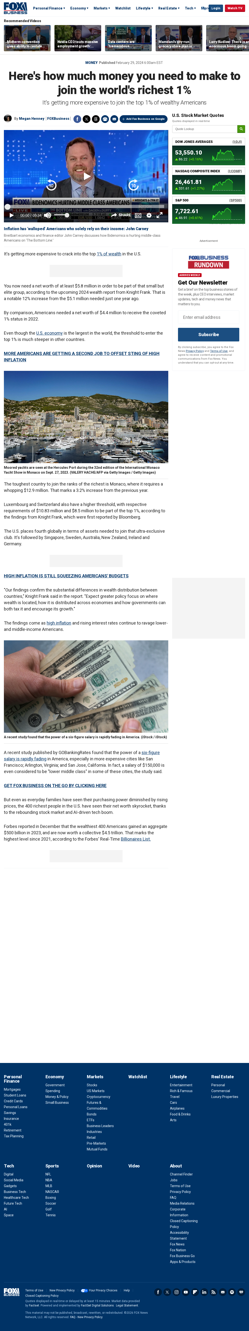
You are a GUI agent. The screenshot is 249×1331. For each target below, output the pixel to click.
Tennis (50, 1215)
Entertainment (181, 1085)
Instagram (176, 1292)
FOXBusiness (58, 119)
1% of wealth (109, 253)
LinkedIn (204, 1292)
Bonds (92, 1114)
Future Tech (13, 1203)
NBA (48, 1180)
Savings (10, 1113)
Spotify (232, 1292)
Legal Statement (127, 1305)
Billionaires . (136, 839)
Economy (78, 8)
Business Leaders (100, 1126)
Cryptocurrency (98, 1097)
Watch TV (235, 8)
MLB (48, 1186)
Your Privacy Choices (103, 1290)
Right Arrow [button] (240, 38)
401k (7, 1124)
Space (9, 1215)
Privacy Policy (195, 351)
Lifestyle (143, 8)
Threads (96, 119)
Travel (174, 1097)
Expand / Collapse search (204, 8)
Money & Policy (57, 1097)
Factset (34, 1305)
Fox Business (15, 8)
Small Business (57, 1103)
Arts (173, 1120)
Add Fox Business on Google (145, 119)
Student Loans (15, 1095)
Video (134, 1165)
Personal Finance (47, 8)
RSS (213, 1292)
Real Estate (167, 8)
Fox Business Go (182, 1256)
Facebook (77, 119)
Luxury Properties (224, 1097)
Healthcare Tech (16, 1198)
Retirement (12, 1130)
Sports (52, 1165)
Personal (218, 1085)
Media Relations (182, 1203)
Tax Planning (14, 1136)
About (176, 1165)
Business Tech (15, 1192)
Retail (91, 1138)
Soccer (50, 1203)
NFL (48, 1174)
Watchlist (123, 8)
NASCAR (52, 1192)
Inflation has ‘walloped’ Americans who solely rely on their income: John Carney (76, 228)
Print (105, 119)
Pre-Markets (96, 1143)
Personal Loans (15, 1107)
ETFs (90, 1120)
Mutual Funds (97, 1149)
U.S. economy (49, 333)
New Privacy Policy (62, 1290)
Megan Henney (31, 119)
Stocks (92, 1085)
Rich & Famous (181, 1091)
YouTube (186, 1292)
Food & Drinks (180, 1114)
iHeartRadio (241, 1292)
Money (91, 63)
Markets (100, 8)
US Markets (96, 1091)
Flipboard (195, 1292)
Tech (189, 8)
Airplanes (177, 1108)
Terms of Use (219, 351)
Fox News (177, 1244)
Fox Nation (178, 1250)
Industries (94, 1132)
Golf (48, 1209)
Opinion (94, 1165)
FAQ (173, 1198)
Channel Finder (181, 1174)
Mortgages (12, 1089)
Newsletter (223, 1292)
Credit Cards (13, 1101)
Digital (8, 1174)
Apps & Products (183, 1262)
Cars (173, 1103)
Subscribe (208, 334)
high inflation (59, 623)
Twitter (86, 119)
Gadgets (10, 1186)
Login (215, 8)
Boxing (50, 1198)
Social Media (13, 1180)
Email (114, 119)
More (205, 8)
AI (5, 1209)
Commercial (220, 1091)
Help (127, 1290)
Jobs (174, 1180)
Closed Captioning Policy (42, 1295)
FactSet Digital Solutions (97, 1305)
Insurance (11, 1119)
